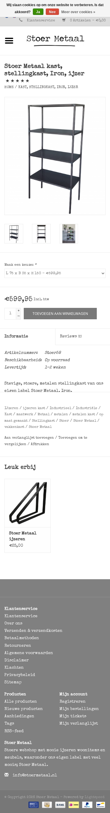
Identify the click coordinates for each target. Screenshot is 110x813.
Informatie (16, 337)
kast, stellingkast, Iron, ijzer (48, 87)
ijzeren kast (34, 408)
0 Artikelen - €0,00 (87, 21)
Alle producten (20, 702)
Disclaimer (16, 660)
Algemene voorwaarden (28, 653)
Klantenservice (41, 21)
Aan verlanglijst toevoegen (29, 438)
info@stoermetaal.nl (35, 775)
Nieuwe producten (23, 709)
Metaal (44, 414)
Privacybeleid (19, 675)
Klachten (14, 668)
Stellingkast (43, 421)
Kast (8, 414)
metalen (61, 414)
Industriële (86, 408)
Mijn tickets (73, 716)
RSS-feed (14, 731)
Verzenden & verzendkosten (33, 631)
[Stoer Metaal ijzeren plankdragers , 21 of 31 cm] (27, 503)
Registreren (73, 702)
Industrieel (60, 408)
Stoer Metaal (84, 421)
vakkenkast (14, 427)
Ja (38, 12)
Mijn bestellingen (79, 709)
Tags (9, 724)
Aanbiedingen (19, 716)
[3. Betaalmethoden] (33, 805)
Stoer (64, 421)
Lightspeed (94, 797)
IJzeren (11, 408)
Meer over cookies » (78, 12)
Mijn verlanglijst (79, 724)
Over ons (13, 624)
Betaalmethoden (21, 638)
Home (9, 87)
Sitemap (13, 682)
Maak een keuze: (20, 265)
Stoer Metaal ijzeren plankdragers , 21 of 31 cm (25, 536)
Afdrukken (40, 444)
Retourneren (17, 646)
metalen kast (83, 414)
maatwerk (24, 414)
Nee (52, 12)
